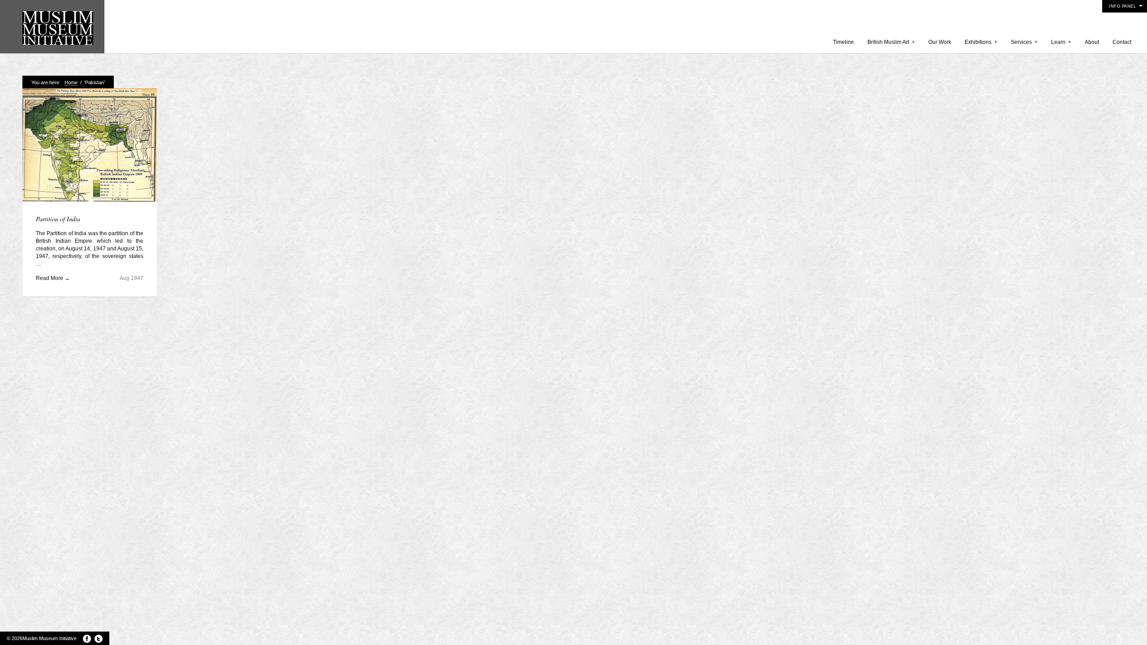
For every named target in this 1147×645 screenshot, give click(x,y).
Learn (1061, 42)
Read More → (53, 278)
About (1092, 42)
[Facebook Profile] (87, 639)
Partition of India (58, 219)
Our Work (939, 42)
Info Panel (1122, 6)
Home (71, 82)
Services (1024, 42)
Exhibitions (981, 42)
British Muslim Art (891, 42)
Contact (1122, 42)
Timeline (843, 42)
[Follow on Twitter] (99, 639)
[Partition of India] (89, 145)
